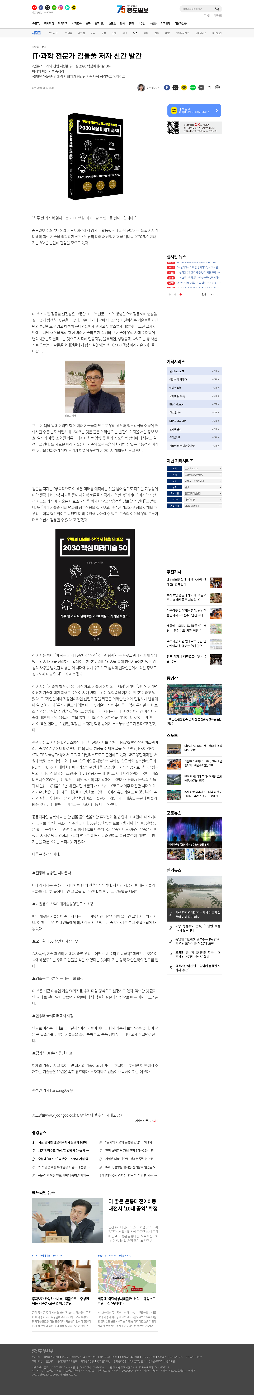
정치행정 (49, 23)
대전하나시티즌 (177, 421)
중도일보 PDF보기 (194, 1357)
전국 (122, 23)
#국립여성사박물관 (106, 1255)
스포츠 (112, 23)
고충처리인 (37, 1361)
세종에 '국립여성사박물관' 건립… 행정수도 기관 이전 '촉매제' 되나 (126, 1301)
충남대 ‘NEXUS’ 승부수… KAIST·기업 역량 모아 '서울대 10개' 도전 (64, 1159)
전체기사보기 (208, 294)
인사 (93, 33)
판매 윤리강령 (120, 1361)
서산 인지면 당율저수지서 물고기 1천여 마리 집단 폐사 (64, 1142)
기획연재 (165, 23)
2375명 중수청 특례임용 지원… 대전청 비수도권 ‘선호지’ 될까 (64, 1167)
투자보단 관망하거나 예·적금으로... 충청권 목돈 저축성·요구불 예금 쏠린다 (60, 1301)
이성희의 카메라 (178, 379)
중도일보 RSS (176, 1357)
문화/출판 (174, 437)
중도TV (36, 23)
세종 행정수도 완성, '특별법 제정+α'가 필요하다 (64, 1150)
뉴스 (135, 33)
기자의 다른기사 (146, 1120)
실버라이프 (200, 33)
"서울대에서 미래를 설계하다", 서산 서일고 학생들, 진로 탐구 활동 (199, 265)
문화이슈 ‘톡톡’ (177, 396)
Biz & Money (176, 404)
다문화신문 (181, 23)
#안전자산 (58, 1255)
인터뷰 (68, 33)
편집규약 (50, 1361)
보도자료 (53, 33)
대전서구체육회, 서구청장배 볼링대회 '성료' (203, 747)
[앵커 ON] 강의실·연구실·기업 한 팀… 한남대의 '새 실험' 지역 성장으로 (131, 1175)
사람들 (153, 23)
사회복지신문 (182, 33)
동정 (103, 33)
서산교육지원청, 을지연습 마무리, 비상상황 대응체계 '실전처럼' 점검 (199, 275)
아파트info (175, 388)
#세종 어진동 (125, 1255)
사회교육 (77, 23)
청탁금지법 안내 (137, 1361)
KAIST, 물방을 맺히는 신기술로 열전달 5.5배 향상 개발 (131, 1167)
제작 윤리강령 (87, 1361)
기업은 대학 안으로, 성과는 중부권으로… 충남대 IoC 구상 (131, 1159)
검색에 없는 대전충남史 (182, 446)
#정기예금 (45, 1255)
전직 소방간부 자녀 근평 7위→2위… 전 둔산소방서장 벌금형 (131, 1150)
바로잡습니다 (219, 33)
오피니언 (99, 23)
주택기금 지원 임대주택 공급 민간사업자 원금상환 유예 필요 (186, 643)
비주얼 (141, 23)
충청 (131, 23)
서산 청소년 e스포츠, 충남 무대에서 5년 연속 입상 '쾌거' (199, 286)
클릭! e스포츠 (176, 371)
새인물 (81, 33)
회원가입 (218, 15)
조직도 (65, 1357)
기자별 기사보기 (51, 1357)
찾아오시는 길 (78, 1357)
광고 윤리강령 (103, 1361)
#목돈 (34, 1255)
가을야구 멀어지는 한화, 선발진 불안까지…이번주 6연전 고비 (186, 612)
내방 (167, 33)
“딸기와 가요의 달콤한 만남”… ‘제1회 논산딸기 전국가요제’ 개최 (131, 1142)
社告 (146, 33)
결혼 (156, 33)
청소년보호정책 (155, 1361)
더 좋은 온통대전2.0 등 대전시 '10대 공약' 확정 (133, 1204)
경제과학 (63, 23)
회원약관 (92, 1357)
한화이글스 (175, 429)
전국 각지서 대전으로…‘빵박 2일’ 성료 (186, 658)
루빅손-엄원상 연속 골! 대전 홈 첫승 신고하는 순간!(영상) (194, 721)
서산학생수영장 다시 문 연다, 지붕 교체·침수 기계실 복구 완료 (199, 270)
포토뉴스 (174, 812)
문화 (88, 23)
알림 (114, 33)
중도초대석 (175, 412)
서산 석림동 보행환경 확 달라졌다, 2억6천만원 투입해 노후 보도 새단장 (199, 280)
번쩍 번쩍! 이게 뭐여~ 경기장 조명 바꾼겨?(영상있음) (203, 778)
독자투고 (162, 1357)
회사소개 (36, 1357)
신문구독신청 (148, 1357)
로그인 (207, 15)
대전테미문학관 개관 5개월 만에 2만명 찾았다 (186, 581)
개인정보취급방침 (108, 1357)
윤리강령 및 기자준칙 (67, 1361)
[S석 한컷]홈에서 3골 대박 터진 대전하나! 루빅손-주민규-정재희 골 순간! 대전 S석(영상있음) (203, 793)
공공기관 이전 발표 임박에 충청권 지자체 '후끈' (64, 1175)
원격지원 (170, 1361)
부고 (125, 33)
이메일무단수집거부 (129, 1357)
